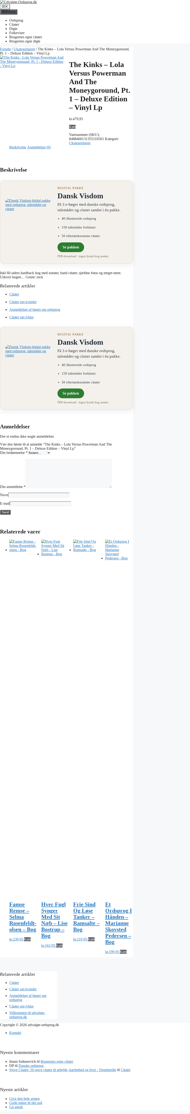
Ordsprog (16, 20)
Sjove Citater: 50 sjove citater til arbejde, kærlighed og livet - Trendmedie (62, 1070)
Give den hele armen (24, 1099)
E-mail (5, 503)
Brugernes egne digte (24, 41)
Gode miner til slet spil (25, 1103)
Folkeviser (17, 33)
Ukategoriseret (24, 49)
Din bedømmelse (14, 453)
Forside (5, 49)
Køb (72, 127)
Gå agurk (16, 1107)
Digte (13, 29)
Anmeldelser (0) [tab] (39, 147)
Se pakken (71, 247)
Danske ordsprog (31, 1066)
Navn (4, 495)
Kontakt (15, 1033)
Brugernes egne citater (25, 37)
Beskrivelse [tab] (17, 147)
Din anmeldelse (12, 487)
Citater (14, 24)
